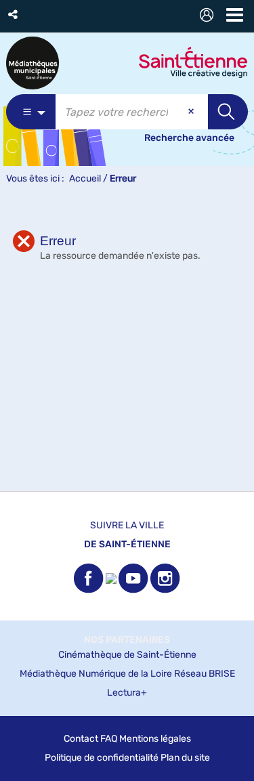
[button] (14, 14)
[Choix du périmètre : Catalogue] (31, 111)
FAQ (108, 738)
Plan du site (185, 757)
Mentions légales (155, 738)
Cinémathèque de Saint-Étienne (127, 654)
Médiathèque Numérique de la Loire (96, 673)
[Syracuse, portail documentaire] (32, 63)
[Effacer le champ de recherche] (192, 111)
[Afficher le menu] (235, 14)
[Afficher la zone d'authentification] (209, 16)
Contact (81, 738)
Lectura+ (127, 692)
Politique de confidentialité (101, 757)
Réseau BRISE (204, 673)
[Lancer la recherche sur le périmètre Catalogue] (228, 111)
